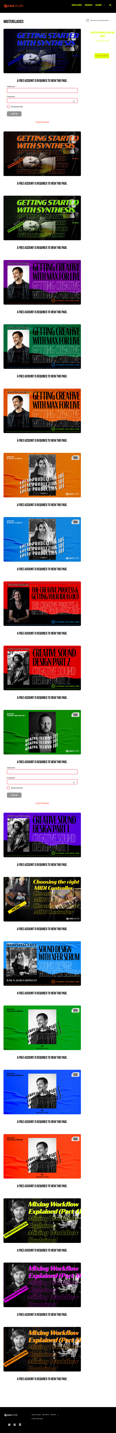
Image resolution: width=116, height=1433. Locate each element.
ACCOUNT (98, 5)
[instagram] (9, 1424)
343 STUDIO (36, 1418)
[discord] (20, 1424)
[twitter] (14, 1424)
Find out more (102, 56)
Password (11, 97)
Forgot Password (42, 122)
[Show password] (73, 101)
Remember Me (17, 107)
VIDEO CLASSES (77, 5)
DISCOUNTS (88, 5)
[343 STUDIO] (14, 7)
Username (11, 86)
